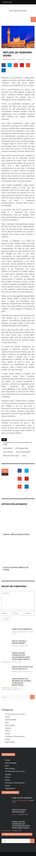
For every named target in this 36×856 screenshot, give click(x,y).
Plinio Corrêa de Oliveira (23, 452)
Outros (7, 731)
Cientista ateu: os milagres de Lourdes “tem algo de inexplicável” (21, 682)
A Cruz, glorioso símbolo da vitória (15, 568)
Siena (24, 456)
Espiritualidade (9, 59)
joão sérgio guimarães (21, 448)
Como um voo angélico (22, 629)
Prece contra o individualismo (19, 642)
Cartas (7, 717)
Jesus (7, 722)
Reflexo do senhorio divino (11, 456)
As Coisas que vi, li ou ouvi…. (15, 714)
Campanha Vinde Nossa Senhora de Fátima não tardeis (17, 443)
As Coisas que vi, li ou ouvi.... (10, 687)
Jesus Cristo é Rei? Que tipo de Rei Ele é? (22, 668)
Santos (7, 739)
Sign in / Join (7, 2)
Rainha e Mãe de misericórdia (16, 534)
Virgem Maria (10, 742)
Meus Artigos (10, 725)
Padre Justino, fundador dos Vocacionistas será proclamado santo (21, 656)
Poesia (7, 734)
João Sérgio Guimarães (18, 11)
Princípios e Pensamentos (19, 632)
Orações (14, 646)
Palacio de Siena (8, 452)
